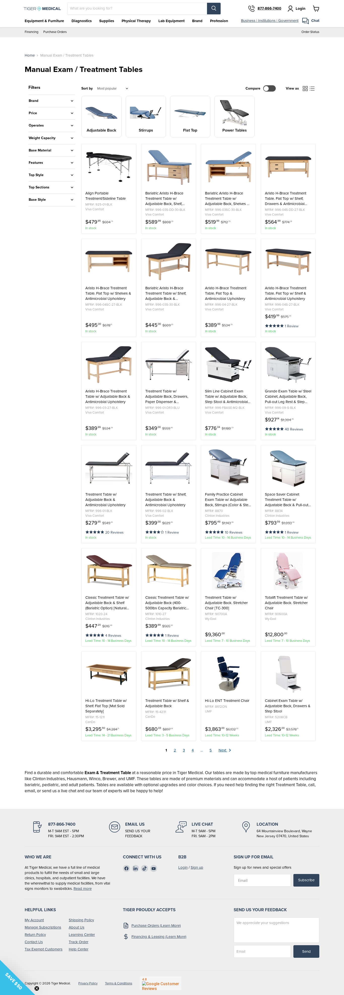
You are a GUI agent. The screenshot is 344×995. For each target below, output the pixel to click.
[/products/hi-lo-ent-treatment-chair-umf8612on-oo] (228, 674)
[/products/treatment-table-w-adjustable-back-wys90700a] (228, 571)
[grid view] (305, 88)
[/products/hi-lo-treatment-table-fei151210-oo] (108, 674)
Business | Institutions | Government (269, 20)
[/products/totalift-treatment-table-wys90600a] (288, 571)
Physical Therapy (136, 21)
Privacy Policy (87, 983)
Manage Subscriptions (43, 927)
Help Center (78, 949)
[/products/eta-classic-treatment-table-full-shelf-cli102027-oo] (108, 571)
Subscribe (306, 880)
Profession (219, 21)
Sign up (197, 867)
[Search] (214, 8)
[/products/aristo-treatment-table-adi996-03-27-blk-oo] (108, 365)
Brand (197, 21)
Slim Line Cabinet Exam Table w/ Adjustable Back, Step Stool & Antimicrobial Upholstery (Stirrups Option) (228, 397)
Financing (31, 32)
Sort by (87, 89)
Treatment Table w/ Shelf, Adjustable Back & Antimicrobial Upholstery (165, 500)
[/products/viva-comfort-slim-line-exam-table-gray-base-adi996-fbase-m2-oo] (228, 365)
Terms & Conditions (118, 983)
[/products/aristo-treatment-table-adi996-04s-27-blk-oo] (288, 262)
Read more (83, 888)
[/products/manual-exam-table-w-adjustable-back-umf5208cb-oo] (288, 674)
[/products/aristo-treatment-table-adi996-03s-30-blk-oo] (168, 262)
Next (223, 750)
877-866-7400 (269, 9)
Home (30, 55)
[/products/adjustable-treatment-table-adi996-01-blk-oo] (108, 468)
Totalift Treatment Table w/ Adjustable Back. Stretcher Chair (286, 603)
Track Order (78, 942)
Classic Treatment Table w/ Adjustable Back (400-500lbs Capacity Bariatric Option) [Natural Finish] (167, 603)
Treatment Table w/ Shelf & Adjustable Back (167, 703)
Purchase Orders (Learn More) (156, 925)
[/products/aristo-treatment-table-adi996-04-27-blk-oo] (228, 262)
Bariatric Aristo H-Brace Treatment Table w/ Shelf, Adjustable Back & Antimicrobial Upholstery (165, 293)
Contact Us (34, 942)
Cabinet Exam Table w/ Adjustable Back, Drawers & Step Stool (288, 706)
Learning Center (82, 934)
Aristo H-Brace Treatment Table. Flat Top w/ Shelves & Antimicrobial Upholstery (108, 293)
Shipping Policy (81, 920)
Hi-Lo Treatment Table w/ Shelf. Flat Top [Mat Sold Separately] (106, 706)
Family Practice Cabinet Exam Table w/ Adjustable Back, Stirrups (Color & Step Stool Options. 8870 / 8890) (228, 500)
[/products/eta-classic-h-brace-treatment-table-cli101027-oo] (168, 571)
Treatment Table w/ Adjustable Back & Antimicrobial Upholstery (105, 500)
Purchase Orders (55, 32)
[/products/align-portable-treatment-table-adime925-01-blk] (108, 167)
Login (183, 867)
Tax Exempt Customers (43, 949)
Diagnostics (82, 21)
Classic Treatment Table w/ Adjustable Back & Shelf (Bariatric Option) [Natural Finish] (107, 603)
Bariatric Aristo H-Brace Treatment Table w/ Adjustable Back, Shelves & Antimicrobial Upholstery (227, 199)
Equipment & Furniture (44, 21)
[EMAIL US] (129, 830)
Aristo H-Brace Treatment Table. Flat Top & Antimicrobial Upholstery (225, 293)
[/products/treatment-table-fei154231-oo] (168, 674)
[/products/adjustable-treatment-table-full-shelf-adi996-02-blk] (168, 468)
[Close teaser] (36, 988)
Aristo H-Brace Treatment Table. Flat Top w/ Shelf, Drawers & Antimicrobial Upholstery (285, 199)
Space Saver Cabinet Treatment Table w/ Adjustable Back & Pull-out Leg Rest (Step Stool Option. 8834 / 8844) (288, 500)
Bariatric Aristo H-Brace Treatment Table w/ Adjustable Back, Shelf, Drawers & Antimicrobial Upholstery (165, 199)
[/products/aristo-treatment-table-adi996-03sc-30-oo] (228, 167)
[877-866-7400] (58, 830)
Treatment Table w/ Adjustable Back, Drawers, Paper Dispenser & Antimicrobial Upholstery (166, 397)
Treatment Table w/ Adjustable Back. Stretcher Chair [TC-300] (226, 603)
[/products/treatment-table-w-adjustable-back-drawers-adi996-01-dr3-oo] (168, 365)
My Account (34, 920)
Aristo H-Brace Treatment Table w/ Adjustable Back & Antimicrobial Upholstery (107, 397)
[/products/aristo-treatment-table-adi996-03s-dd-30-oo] (168, 167)
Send (306, 951)
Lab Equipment (171, 21)
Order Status (310, 32)
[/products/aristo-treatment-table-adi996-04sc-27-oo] (108, 262)
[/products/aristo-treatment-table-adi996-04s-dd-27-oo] (288, 167)
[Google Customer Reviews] (160, 983)
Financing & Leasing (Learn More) (158, 936)
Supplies (106, 21)
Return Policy (35, 934)
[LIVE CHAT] (195, 830)
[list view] (312, 88)
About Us (76, 927)
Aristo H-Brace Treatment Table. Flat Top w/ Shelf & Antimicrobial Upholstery (285, 293)
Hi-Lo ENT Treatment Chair (227, 700)
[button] (275, 325)
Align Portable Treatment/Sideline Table (105, 196)
